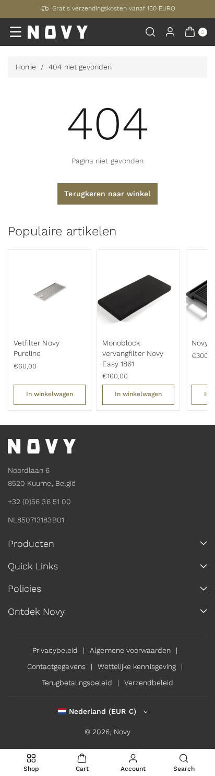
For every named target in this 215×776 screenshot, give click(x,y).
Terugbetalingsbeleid (77, 682)
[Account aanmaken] (170, 32)
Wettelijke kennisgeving (137, 666)
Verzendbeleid (149, 682)
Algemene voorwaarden (130, 650)
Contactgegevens (56, 666)
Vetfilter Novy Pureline (36, 348)
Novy (122, 731)
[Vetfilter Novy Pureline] (49, 291)
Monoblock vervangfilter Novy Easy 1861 (132, 353)
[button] (15, 32)
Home (26, 67)
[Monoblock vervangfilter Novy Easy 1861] (138, 291)
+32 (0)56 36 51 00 (39, 501)
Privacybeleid (55, 650)
